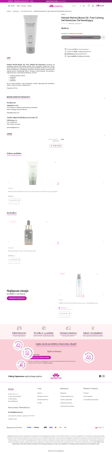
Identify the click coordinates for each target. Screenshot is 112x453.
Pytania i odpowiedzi (66, 399)
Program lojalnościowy (66, 396)
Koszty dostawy (87, 396)
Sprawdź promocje (17, 298)
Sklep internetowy (55, 451)
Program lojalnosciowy (21, 1)
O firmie (39, 393)
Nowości (23, 6)
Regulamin (45, 361)
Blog (31, 1)
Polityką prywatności (48, 362)
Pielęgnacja (16, 11)
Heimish (63, 14)
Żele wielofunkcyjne (26, 11)
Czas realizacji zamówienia (90, 399)
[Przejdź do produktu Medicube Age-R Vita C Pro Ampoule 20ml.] (28, 232)
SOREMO (9, 11)
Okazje (29, 6)
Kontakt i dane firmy (42, 399)
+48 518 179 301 (12, 419)
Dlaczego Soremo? (42, 396)
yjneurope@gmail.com (13, 127)
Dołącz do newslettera (40, 357)
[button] (11, 6)
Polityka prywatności (66, 403)
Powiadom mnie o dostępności (82, 37)
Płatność (86, 393)
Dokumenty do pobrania (67, 406)
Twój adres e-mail (34, 354)
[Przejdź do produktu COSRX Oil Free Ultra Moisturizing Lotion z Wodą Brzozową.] (79, 285)
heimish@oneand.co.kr (13, 112)
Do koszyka (13, 200)
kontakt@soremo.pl (15, 412)
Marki (18, 6)
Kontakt (10, 1)
